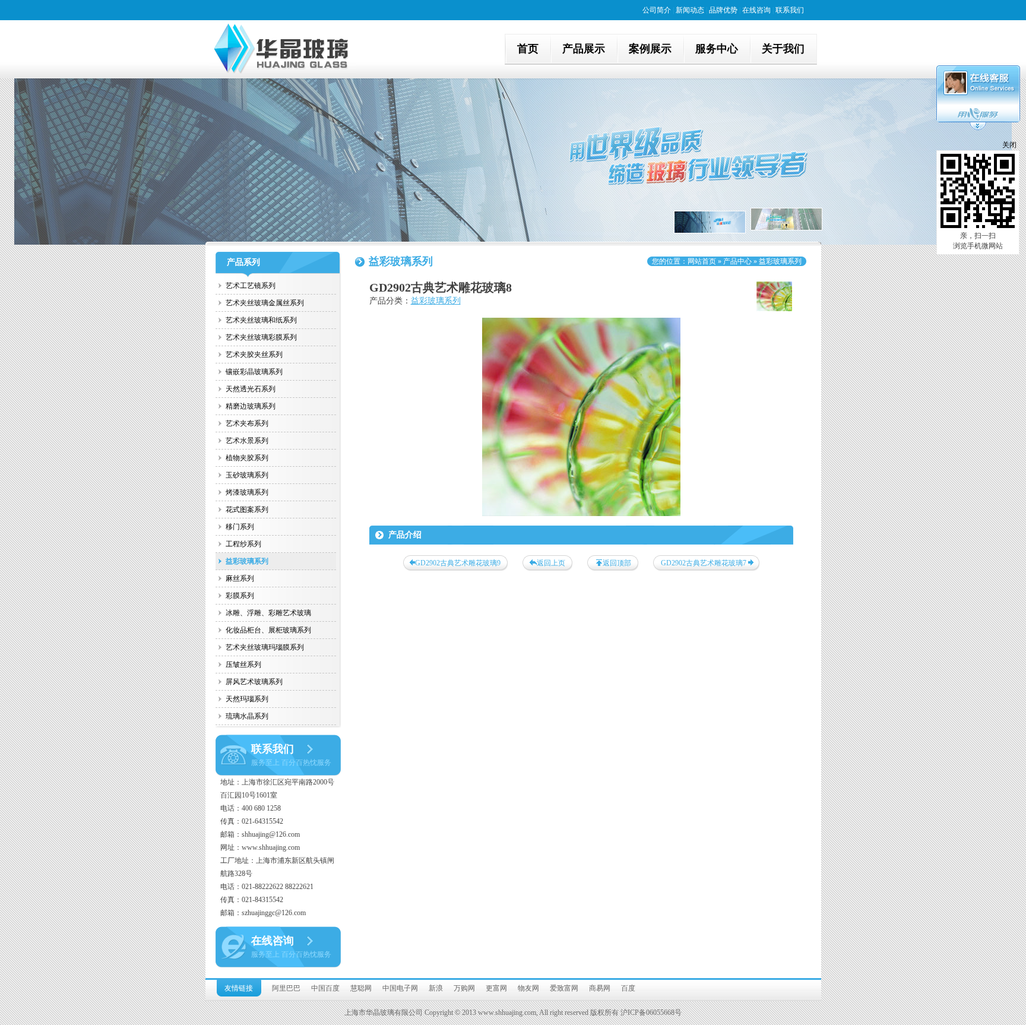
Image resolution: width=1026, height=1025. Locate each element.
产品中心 (737, 261)
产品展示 (583, 49)
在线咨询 (756, 10)
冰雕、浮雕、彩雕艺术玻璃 (268, 613)
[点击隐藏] (978, 128)
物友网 (528, 988)
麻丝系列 (240, 578)
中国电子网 (400, 988)
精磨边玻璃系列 (251, 406)
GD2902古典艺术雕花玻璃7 (703, 563)
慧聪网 (361, 988)
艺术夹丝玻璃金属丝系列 (265, 303)
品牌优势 (723, 10)
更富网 (496, 988)
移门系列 (240, 527)
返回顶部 (617, 563)
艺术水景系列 (247, 440)
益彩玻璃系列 (247, 561)
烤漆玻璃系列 (247, 492)
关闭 (1009, 145)
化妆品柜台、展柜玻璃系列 (268, 630)
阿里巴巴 (286, 988)
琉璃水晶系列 (247, 716)
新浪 (436, 988)
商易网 (599, 988)
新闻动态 (690, 10)
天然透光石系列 (251, 389)
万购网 (464, 988)
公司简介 (656, 10)
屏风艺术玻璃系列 (254, 682)
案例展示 (650, 49)
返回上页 (551, 563)
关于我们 (783, 49)
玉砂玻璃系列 (247, 475)
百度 (628, 988)
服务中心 (716, 49)
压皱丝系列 (243, 664)
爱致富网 (564, 988)
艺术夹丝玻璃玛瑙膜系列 (265, 647)
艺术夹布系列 (247, 423)
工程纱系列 (243, 544)
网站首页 (702, 261)
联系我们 (789, 10)
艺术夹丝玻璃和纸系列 (261, 320)
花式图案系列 (247, 509)
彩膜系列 (240, 595)
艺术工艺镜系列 (251, 285)
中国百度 (325, 988)
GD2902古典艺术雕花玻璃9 (458, 563)
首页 (528, 49)
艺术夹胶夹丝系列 (254, 354)
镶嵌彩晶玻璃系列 (254, 372)
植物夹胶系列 (247, 458)
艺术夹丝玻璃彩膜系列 (261, 337)
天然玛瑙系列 (247, 699)
